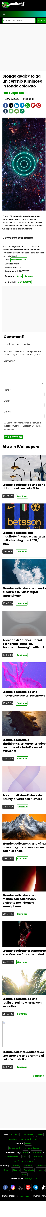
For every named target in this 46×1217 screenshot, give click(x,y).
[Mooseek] (13, 8)
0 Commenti (24, 281)
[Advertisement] (23, 48)
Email (7, 401)
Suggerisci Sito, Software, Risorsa (24, 1148)
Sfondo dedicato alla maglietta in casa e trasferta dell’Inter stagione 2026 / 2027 (23, 538)
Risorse (16, 1170)
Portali (40, 1134)
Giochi (6, 1170)
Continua (22, 496)
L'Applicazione (12, 1156)
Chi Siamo (14, 1134)
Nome (7, 390)
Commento (9, 361)
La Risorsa (37, 1156)
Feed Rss (13, 1139)
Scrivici (28, 1143)
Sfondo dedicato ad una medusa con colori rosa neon (23, 693)
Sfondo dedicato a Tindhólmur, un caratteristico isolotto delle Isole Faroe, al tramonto (24, 745)
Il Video (30, 1161)
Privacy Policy (31, 1178)
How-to (41, 1170)
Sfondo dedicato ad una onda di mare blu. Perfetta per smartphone (24, 592)
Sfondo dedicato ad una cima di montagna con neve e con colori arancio (24, 847)
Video (24, 1174)
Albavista (24, 1196)
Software (28, 1165)
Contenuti (26, 1139)
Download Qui (18, 259)
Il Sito (25, 1152)
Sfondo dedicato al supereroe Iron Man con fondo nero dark (24, 952)
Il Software (36, 1152)
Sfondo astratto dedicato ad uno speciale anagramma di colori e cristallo (23, 1055)
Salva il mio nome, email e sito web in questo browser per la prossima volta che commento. (23, 426)
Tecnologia (29, 1170)
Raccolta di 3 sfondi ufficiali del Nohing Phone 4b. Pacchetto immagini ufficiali (23, 643)
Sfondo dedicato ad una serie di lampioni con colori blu (24, 486)
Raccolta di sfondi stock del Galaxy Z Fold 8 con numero (22, 797)
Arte (19, 276)
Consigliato (28, 1134)
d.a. (37, 1139)
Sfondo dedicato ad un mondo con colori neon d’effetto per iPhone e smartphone (19, 900)
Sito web (8, 412)
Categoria (38, 1075)
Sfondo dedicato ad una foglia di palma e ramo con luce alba (22, 1002)
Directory (16, 1165)
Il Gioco (25, 1156)
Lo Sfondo (19, 1161)
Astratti (29, 276)
